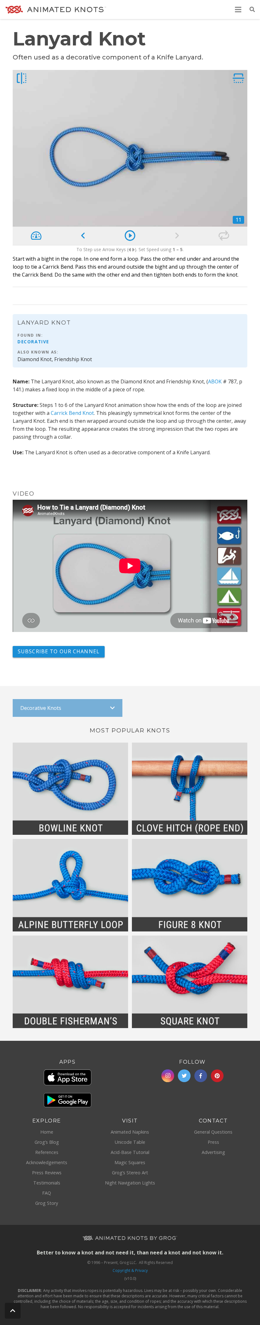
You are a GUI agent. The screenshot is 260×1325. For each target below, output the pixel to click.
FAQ (46, 1193)
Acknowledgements (46, 1162)
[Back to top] (13, 1311)
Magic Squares (129, 1162)
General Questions (213, 1132)
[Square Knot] (189, 982)
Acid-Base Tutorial (130, 1152)
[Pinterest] (217, 1075)
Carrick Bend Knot (72, 412)
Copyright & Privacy (130, 1270)
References (46, 1152)
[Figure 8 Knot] (189, 885)
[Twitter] (184, 1075)
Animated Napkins (130, 1132)
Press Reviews (47, 1173)
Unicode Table (130, 1142)
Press (213, 1142)
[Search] (252, 10)
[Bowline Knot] (70, 789)
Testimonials (46, 1183)
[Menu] (238, 9)
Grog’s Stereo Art (130, 1173)
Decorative (33, 342)
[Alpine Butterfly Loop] (70, 885)
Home (46, 1132)
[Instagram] (167, 1075)
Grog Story (46, 1203)
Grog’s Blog (47, 1142)
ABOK (215, 381)
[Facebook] (200, 1075)
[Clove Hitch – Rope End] (189, 789)
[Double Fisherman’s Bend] (70, 982)
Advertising (213, 1152)
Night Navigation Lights (130, 1183)
